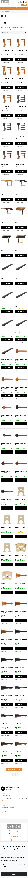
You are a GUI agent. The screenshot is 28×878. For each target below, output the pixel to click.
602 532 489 (15, 841)
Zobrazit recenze (9, 790)
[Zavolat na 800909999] (18, 2)
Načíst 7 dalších (13, 769)
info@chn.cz (15, 836)
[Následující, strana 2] (14, 774)
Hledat (24, 4)
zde (15, 861)
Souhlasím (14, 874)
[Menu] (26, 1)
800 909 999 (15, 838)
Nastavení (14, 869)
